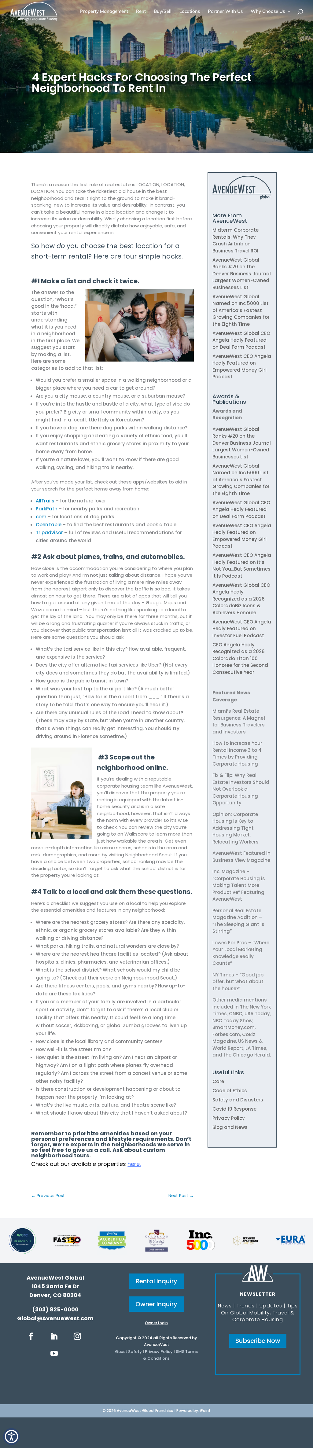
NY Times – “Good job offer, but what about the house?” (237, 982)
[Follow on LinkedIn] (54, 1336)
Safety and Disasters (237, 1100)
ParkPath (46, 508)
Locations (189, 11)
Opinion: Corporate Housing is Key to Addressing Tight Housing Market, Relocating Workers (235, 828)
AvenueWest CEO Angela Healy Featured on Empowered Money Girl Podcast (241, 366)
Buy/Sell (162, 11)
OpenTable (48, 524)
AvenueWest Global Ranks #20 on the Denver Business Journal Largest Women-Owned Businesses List (241, 274)
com (41, 516)
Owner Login (156, 1322)
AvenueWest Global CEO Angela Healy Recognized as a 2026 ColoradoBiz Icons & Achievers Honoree (241, 599)
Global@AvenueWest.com (55, 1318)
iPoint (205, 1410)
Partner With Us (225, 11)
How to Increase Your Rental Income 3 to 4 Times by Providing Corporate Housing (237, 753)
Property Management (104, 11)
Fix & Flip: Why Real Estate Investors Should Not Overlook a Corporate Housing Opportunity (240, 789)
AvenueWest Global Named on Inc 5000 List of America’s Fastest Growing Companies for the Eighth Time (241, 310)
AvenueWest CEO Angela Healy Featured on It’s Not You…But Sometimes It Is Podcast (241, 565)
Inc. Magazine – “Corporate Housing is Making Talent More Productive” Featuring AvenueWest (238, 885)
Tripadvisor (49, 532)
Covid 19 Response (234, 1109)
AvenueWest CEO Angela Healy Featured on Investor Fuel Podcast (241, 629)
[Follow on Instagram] (77, 1336)
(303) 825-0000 (55, 1309)
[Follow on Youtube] (54, 1353)
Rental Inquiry (156, 1281)
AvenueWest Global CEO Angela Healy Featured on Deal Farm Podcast (241, 340)
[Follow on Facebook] (30, 1336)
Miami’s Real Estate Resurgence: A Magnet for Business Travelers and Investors (239, 721)
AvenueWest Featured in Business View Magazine (241, 856)
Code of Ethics (229, 1090)
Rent (141, 11)
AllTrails (45, 501)
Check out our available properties (86, 1164)
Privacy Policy (228, 1118)
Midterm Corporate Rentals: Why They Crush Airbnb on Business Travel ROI (235, 240)
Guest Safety (128, 1351)
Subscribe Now (257, 1340)
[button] (11, 1436)
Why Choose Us (268, 11)
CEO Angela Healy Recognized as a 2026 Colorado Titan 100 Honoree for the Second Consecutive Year (240, 658)
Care (218, 1081)
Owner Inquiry (156, 1304)
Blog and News (230, 1127)
